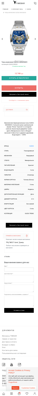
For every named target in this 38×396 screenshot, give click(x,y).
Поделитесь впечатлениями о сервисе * (16, 294)
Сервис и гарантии (9, 339)
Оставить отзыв (19, 310)
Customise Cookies (28, 388)
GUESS (29, 9)
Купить (19, 88)
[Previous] (2, 39)
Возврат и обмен (8, 345)
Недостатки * (8, 283)
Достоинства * (8, 273)
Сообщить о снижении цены (19, 100)
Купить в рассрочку (19, 78)
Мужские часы (17, 9)
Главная (5, 9)
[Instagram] (19, 364)
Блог (4, 347)
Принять (15, 388)
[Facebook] (3, 364)
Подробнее (12, 382)
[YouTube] (11, 364)
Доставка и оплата (9, 342)
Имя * (5, 266)
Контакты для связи (10, 350)
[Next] (35, 39)
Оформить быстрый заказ (19, 94)
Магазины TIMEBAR (9, 336)
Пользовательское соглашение (14, 353)
